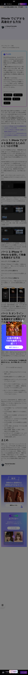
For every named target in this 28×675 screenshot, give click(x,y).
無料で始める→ (14, 347)
